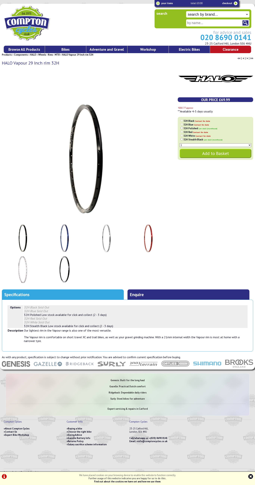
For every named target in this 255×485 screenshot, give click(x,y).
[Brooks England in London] (239, 368)
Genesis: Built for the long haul (128, 380)
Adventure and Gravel (107, 49)
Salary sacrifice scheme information (87, 444)
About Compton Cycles (17, 428)
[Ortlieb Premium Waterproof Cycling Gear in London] (175, 368)
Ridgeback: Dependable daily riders (128, 392)
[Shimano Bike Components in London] (207, 368)
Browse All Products (24, 49)
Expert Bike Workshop (17, 435)
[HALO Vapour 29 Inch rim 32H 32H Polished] (107, 238)
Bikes (65, 49)
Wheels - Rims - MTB (49, 54)
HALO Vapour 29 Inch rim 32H (77, 54)
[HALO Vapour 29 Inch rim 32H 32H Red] (148, 238)
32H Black (197, 121)
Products (7, 54)
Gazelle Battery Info (79, 438)
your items (167, 3)
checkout (227, 3)
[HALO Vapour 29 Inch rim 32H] (85, 160)
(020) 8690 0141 (158, 438)
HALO (33, 54)
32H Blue (196, 124)
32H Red (196, 132)
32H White (197, 135)
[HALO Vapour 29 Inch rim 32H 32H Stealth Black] (64, 269)
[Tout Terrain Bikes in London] (143, 368)
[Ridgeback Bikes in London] (80, 368)
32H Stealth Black (203, 139)
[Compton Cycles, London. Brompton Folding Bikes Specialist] (41, 40)
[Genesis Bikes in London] (16, 368)
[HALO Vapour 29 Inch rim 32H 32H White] (23, 269)
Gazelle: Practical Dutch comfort (127, 386)
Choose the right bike (79, 431)
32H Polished (200, 128)
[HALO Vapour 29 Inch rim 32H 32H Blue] (64, 238)
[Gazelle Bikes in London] (48, 368)
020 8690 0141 (225, 37)
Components (21, 54)
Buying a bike (75, 428)
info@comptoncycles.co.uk (152, 441)
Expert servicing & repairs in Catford (128, 408)
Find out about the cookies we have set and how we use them (127, 481)
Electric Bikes (189, 49)
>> (251, 58)
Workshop (148, 49)
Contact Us (11, 431)
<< (238, 58)
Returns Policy (75, 441)
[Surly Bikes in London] (111, 368)
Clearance (230, 49)
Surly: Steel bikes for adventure (127, 398)
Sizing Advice (75, 435)
